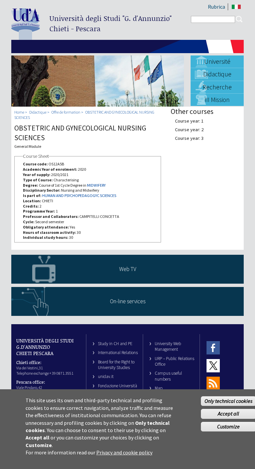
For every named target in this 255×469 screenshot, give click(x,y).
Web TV (127, 269)
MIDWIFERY (96, 185)
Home (19, 112)
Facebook (213, 348)
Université (217, 61)
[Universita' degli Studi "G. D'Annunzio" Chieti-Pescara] (25, 37)
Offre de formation (65, 112)
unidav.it (106, 376)
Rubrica (216, 6)
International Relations (118, 352)
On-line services (127, 301)
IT (236, 6)
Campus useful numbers (168, 376)
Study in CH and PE (115, 343)
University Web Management (168, 346)
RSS (213, 383)
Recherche (217, 87)
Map (159, 388)
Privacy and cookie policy (124, 452)
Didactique (217, 74)
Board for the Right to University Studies (116, 364)
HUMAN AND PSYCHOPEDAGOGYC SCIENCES (79, 195)
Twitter (213, 365)
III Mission (217, 100)
